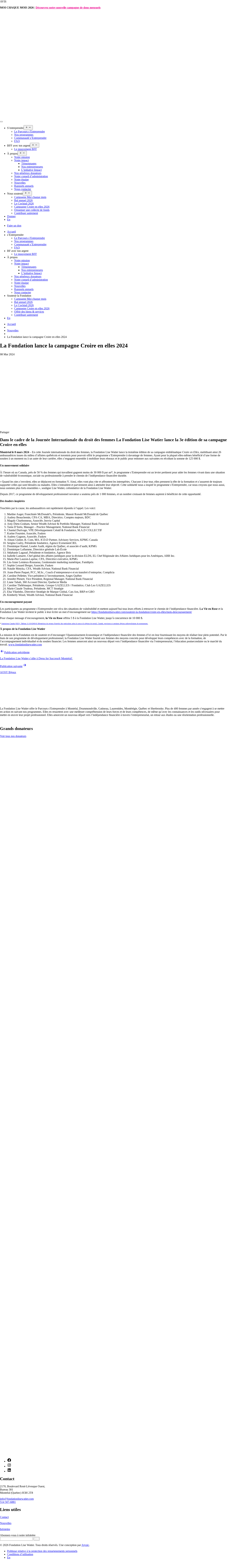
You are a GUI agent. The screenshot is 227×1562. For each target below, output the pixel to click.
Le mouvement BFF (25, 149)
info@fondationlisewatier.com (17, 1498)
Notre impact (21, 160)
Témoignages (28, 163)
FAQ (17, 141)
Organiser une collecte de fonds (31, 209)
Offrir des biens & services (29, 311)
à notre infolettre (17, 1535)
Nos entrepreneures (32, 166)
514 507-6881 (8, 1501)
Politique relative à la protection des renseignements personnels (42, 1551)
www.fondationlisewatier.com (25, 644)
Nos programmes (23, 134)
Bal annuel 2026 (23, 200)
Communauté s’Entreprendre (30, 137)
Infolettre (5, 1529)
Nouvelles (20, 182)
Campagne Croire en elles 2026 (31, 206)
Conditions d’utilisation (20, 1554)
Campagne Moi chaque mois (30, 197)
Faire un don (14, 225)
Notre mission (22, 157)
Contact (4, 1517)
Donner (11, 216)
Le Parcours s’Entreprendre (29, 131)
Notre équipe (21, 179)
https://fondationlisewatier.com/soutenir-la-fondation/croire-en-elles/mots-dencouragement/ (141, 611)
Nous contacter (22, 189)
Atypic (85, 1545)
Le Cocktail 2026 (24, 203)
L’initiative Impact (31, 169)
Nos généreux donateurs (27, 173)
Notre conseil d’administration (31, 176)
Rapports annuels (24, 185)
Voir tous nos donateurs (13, 736)
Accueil (11, 231)
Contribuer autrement (26, 213)
